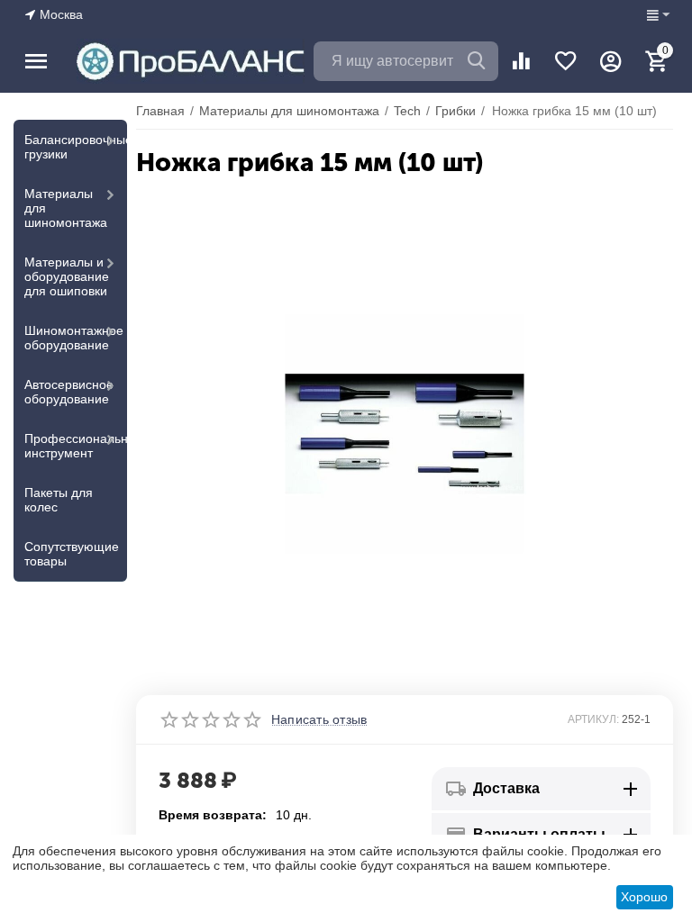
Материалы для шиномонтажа (65, 208)
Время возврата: (213, 815)
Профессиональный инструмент (75, 445)
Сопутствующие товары (71, 553)
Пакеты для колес (58, 499)
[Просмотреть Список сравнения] (520, 61)
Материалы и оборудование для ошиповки (66, 276)
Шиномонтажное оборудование (73, 337)
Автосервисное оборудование (69, 391)
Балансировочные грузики (75, 146)
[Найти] (478, 61)
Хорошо (644, 897)
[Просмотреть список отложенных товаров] (565, 61)
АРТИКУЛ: (593, 719)
